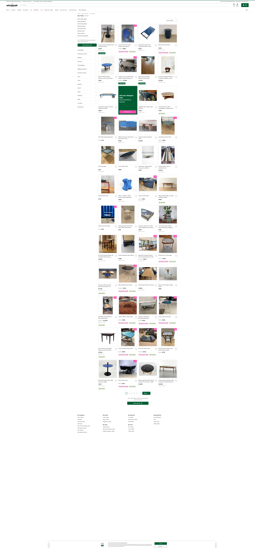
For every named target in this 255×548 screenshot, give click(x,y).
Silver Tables (131, 427)
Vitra (155, 419)
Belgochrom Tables (107, 421)
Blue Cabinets (81, 430)
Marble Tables (157, 423)
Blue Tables (92, 13)
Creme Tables (131, 429)
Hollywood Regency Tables (108, 431)
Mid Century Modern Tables (109, 429)
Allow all (160, 543)
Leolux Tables (106, 417)
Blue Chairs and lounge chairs (84, 425)
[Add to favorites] (116, 45)
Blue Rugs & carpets (82, 428)
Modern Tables (106, 427)
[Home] (12, 5)
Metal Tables (131, 421)
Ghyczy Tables (106, 419)
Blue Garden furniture (82, 432)
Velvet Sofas (156, 421)
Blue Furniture (85, 13)
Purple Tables (131, 431)
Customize (160, 546)
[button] (151, 1)
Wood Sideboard (157, 417)
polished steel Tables (132, 419)
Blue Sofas (80, 423)
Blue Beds (80, 419)
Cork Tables (130, 417)
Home (79, 13)
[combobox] (126, 5)
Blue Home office (81, 421)
